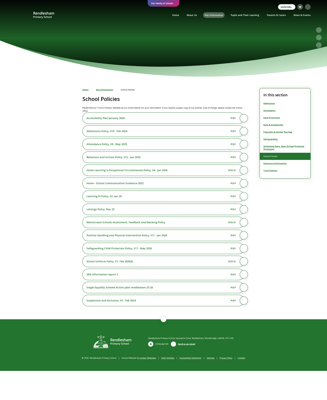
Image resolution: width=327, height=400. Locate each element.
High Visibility (167, 358)
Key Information (104, 89)
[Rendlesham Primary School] (23, 15)
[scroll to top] (163, 319)
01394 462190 (161, 344)
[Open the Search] (308, 7)
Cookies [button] (241, 358)
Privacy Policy (226, 358)
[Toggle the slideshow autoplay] (319, 45)
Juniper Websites (148, 358)
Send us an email (186, 344)
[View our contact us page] (300, 7)
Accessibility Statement (190, 358)
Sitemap (210, 358)
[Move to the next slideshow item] (319, 37)
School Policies (128, 89)
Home (85, 89)
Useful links (286, 7)
